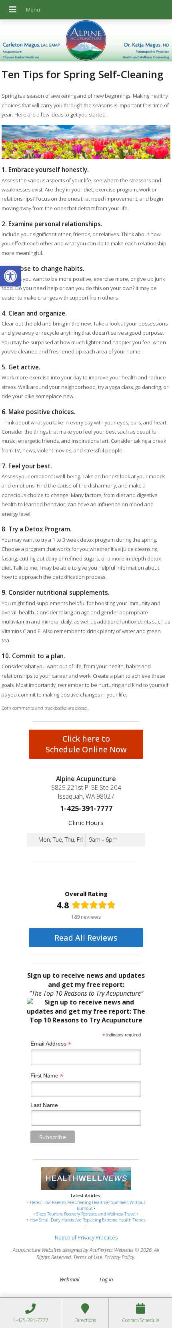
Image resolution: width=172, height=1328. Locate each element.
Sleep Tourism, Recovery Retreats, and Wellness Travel (86, 1214)
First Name (46, 1075)
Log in (106, 1279)
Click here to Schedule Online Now (86, 744)
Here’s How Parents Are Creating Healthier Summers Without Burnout (87, 1205)
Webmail (69, 1279)
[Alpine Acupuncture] (86, 41)
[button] (10, 276)
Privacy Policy (119, 1257)
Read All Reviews (86, 937)
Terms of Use (87, 1257)
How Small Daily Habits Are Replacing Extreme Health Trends (87, 1220)
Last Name (44, 1105)
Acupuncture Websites (37, 1249)
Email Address (50, 1044)
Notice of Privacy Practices (86, 1237)
